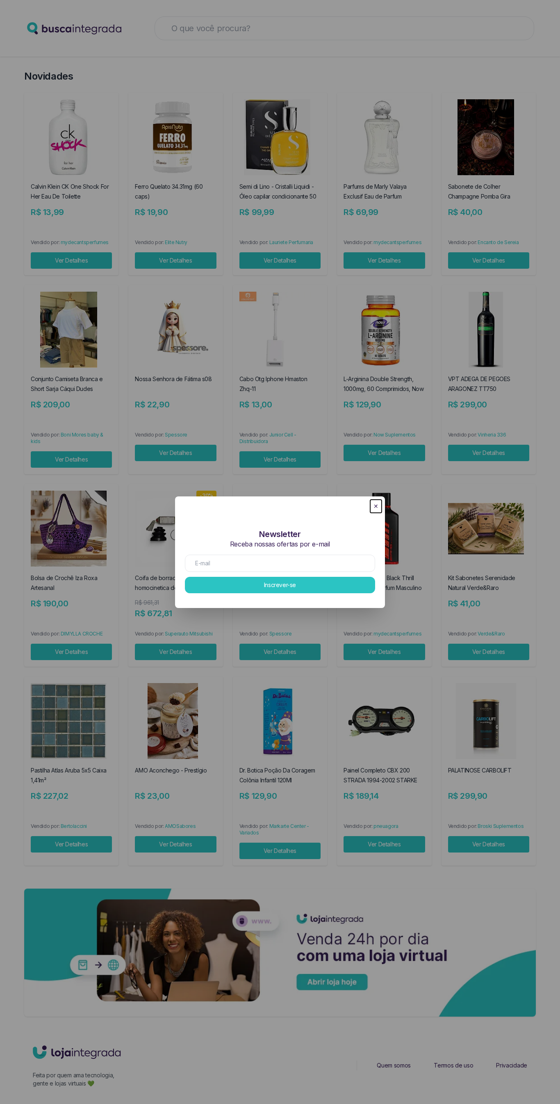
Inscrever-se (280, 584)
